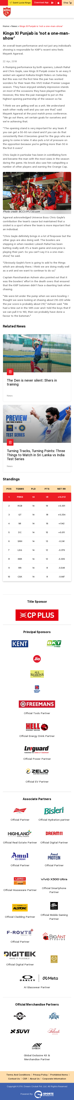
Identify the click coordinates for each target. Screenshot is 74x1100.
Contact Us (14, 1079)
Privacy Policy (40, 1075)
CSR (25, 1079)
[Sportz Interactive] (44, 1094)
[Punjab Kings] (7, 12)
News (10, 396)
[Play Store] (53, 3)
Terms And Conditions (18, 1075)
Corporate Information (54, 1079)
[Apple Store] (59, 3)
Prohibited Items (59, 1075)
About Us (35, 1079)
